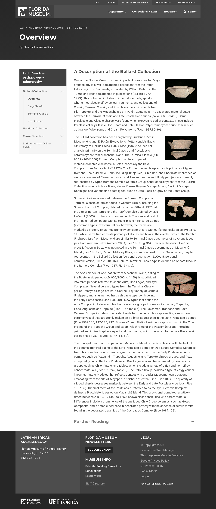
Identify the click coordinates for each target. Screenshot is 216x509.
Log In (144, 476)
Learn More (93, 476)
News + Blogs (163, 2)
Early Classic (35, 106)
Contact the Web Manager (157, 450)
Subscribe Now (99, 449)
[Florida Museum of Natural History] (35, 501)
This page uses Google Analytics (161, 455)
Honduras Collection (35, 128)
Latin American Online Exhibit (37, 145)
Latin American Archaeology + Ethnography (34, 77)
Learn (111, 2)
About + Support (187, 2)
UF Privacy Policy (151, 466)
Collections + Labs (145, 11)
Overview (34, 98)
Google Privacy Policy (154, 460)
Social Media (148, 471)
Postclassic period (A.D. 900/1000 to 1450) (108, 277)
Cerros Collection (33, 136)
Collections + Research (135, 2)
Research (170, 11)
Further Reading (91, 421)
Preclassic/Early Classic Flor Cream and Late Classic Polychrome (117, 125)
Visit (98, 2)
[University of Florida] (67, 501)
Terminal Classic (38, 113)
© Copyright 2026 (152, 445)
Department (117, 11)
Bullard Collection (35, 91)
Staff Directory (95, 483)
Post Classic (35, 121)
